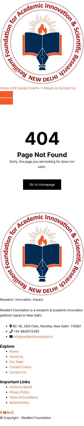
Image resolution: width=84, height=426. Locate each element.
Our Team (16, 362)
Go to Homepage (42, 185)
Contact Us (67, 88)
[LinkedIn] (8, 413)
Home (4, 88)
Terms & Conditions (23, 397)
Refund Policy (19, 403)
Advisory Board (20, 387)
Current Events (26, 88)
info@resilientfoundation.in (33, 337)
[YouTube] (4, 413)
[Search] (6, 94)
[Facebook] (1, 413)
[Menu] (6, 101)
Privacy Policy (19, 392)
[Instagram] (12, 413)
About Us (51, 88)
